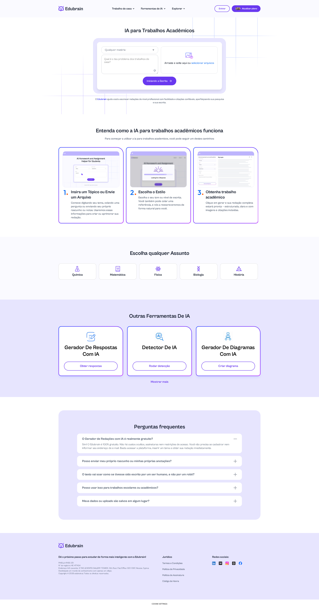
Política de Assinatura (173, 575)
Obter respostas (91, 366)
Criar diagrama (228, 366)
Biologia (198, 274)
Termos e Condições (172, 563)
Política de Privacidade (173, 569)
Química (77, 274)
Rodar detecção (159, 366)
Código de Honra (170, 581)
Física (158, 274)
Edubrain (102, 99)
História (239, 274)
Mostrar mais (159, 382)
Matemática (117, 274)
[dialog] (159, 604)
